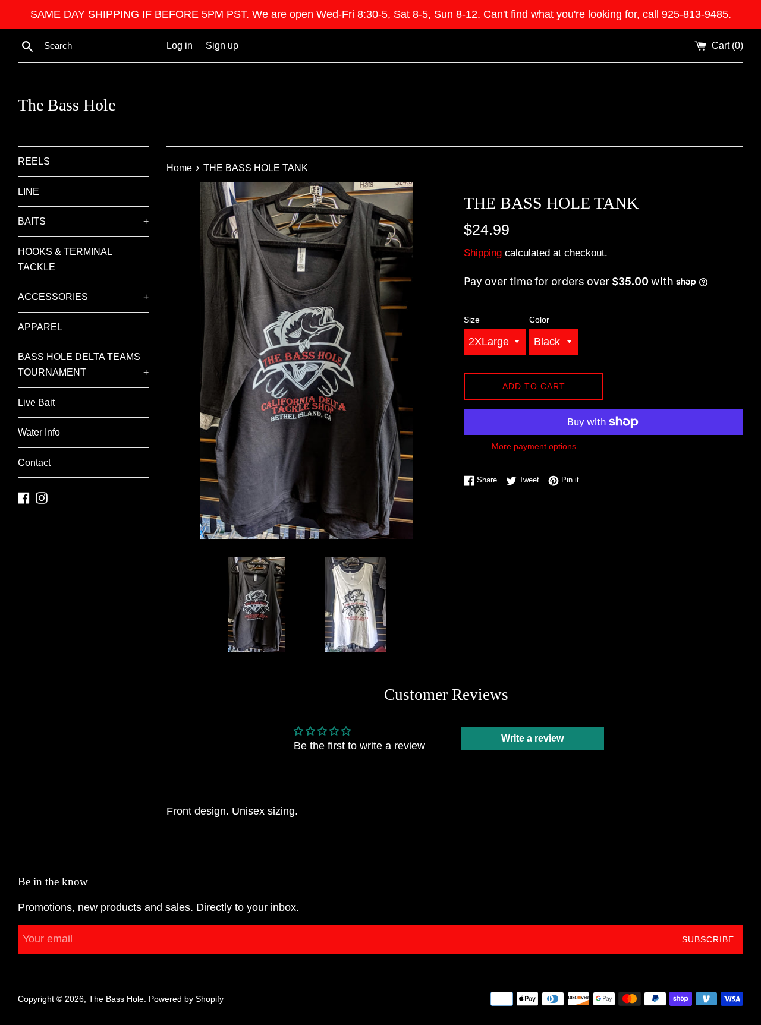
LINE (28, 192)
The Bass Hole (66, 105)
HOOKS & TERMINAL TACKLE (65, 259)
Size (472, 319)
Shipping (483, 252)
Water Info (39, 432)
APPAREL (40, 327)
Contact (34, 463)
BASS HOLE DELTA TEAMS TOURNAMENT (83, 364)
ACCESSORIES (83, 297)
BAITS (83, 221)
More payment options (534, 446)
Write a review (532, 738)
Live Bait (36, 403)
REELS (34, 161)
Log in (179, 45)
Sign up (222, 45)
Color (539, 319)
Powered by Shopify (186, 999)
